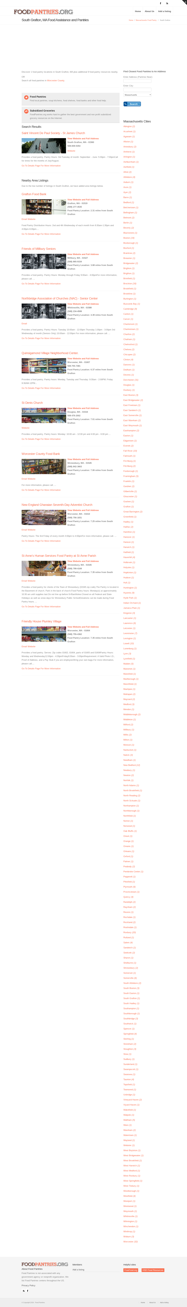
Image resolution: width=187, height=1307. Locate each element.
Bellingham (130, 212)
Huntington (130, 588)
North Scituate (131, 800)
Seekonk (129, 953)
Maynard (129, 699)
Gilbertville (130, 491)
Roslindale (130, 927)
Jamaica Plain (131, 608)
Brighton (129, 268)
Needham (129, 760)
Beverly (128, 228)
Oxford (128, 856)
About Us (149, 11)
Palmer (128, 861)
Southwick (129, 1023)
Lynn (127, 653)
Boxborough (130, 243)
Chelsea (128, 349)
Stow (127, 1054)
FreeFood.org (130, 1270)
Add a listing (164, 11)
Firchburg (129, 461)
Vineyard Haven (132, 1100)
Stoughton (129, 1049)
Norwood (129, 826)
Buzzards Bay (131, 304)
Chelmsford (130, 344)
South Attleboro (132, 983)
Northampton (131, 806)
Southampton (131, 1008)
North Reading (131, 795)
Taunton (128, 1079)
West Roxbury (131, 1176)
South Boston (131, 988)
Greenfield (129, 517)
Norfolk (128, 780)
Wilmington (130, 1221)
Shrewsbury (130, 968)
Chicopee (129, 354)
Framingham (131, 476)
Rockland (129, 922)
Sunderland (130, 1064)
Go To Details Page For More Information (41, 165)
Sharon (128, 958)
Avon (127, 187)
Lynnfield (129, 658)
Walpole (128, 1115)
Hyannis (128, 593)
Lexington (129, 638)
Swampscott (130, 1069)
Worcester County (55, 80)
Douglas (128, 385)
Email (24, 219)
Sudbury (129, 1059)
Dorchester (130, 380)
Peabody (129, 866)
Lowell (128, 643)
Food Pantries (44, 13)
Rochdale (129, 917)
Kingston (129, 613)
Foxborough (130, 471)
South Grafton (131, 998)
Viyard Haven (131, 1105)
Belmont (128, 217)
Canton (128, 314)
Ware (127, 1125)
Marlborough (131, 679)
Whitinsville (130, 1216)
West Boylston (132, 1150)
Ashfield (128, 167)
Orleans (128, 851)
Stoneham (129, 1044)
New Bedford (131, 765)
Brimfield (129, 278)
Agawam (129, 136)
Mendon (128, 709)
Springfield (130, 1034)
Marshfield (130, 684)
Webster (129, 1145)
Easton (128, 435)
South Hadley (131, 1003)
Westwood (130, 1206)
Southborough (131, 1013)
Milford (128, 724)
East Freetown (131, 405)
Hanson (128, 542)
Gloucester (130, 496)
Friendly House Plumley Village (41, 621)
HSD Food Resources (153, 1270)
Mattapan (129, 694)
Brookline (129, 294)
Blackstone (130, 233)
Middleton (129, 719)
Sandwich (129, 947)
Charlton (129, 334)
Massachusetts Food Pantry (146, 20)
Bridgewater (130, 263)
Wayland (129, 1140)
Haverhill (129, 557)
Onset (127, 836)
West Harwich (131, 1165)
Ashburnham (131, 162)
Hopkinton (129, 572)
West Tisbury (131, 1186)
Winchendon (130, 1226)
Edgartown (130, 441)
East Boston (130, 395)
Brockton (129, 283)
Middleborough (132, 714)
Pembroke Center (133, 871)
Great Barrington (132, 511)
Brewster (129, 258)
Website (71, 151)
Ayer (127, 192)
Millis (127, 735)
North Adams (131, 785)
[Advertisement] (93, 43)
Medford (128, 704)
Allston (128, 141)
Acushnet (129, 131)
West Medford (131, 1170)
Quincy (128, 897)
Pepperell (129, 876)
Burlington (129, 299)
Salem (128, 942)
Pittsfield (129, 882)
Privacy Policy (28, 1285)
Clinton (128, 359)
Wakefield (129, 1110)
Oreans (128, 846)
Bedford (128, 202)
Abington (129, 126)
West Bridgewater (133, 1155)
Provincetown (131, 892)
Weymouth (130, 1211)
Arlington (129, 157)
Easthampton (131, 430)
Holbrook (129, 562)
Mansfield (129, 674)
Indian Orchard (132, 603)
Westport (129, 1201)
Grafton (128, 506)
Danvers (129, 364)
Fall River (130, 451)
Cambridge (130, 309)
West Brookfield (132, 1160)
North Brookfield (132, 790)
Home (138, 11)
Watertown (130, 1135)
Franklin (128, 481)
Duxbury (129, 390)
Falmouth (129, 456)
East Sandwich (132, 410)
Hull (126, 582)
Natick (128, 755)
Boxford (128, 248)
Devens (128, 375)
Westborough (131, 1191)
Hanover (129, 537)
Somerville (130, 978)
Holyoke (128, 567)
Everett (128, 446)
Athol (127, 172)
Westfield (129, 1196)
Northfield (129, 816)
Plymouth (129, 887)
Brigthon (129, 273)
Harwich (128, 547)
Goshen (128, 501)
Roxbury (129, 932)
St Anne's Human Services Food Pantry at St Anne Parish (59, 555)
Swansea (129, 1074)
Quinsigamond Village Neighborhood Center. (50, 353)
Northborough (131, 811)
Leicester (129, 628)
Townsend (129, 1089)
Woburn (128, 1236)
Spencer (129, 1029)
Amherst (129, 152)
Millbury (128, 729)
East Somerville (132, 415)
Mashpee (129, 689)
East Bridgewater (133, 400)
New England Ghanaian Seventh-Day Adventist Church (57, 504)
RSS (23, 1290)
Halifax (128, 527)
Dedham (129, 370)
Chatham (129, 339)
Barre (127, 197)
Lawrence (129, 623)
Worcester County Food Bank (41, 453)
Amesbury (129, 146)
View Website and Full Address (83, 138)
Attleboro (129, 177)
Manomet (129, 669)
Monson (128, 745)
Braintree (129, 253)
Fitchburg (129, 466)
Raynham (129, 907)
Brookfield (129, 288)
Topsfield (129, 1084)
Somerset (129, 973)
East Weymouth (132, 425)
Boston (128, 238)
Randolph (129, 902)
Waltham (129, 1120)
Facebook (27, 1290)
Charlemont (130, 324)
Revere (128, 912)
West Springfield (132, 1181)
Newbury (129, 770)
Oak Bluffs (130, 831)
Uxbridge (129, 1094)
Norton (128, 821)
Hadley (128, 522)
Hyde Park (130, 598)
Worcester (130, 1241)
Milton (127, 740)
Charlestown (131, 329)
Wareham (129, 1130)
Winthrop (129, 1231)
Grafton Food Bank (34, 194)
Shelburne (129, 963)
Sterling (128, 1039)
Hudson (128, 577)
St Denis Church (32, 402)
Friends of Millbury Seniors (39, 248)
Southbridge (130, 1018)
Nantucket (129, 750)
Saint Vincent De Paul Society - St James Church (53, 133)
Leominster (130, 633)
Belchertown (130, 207)
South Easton (131, 993)
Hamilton (129, 532)
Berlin (127, 223)
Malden (128, 664)
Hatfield (128, 552)
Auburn (128, 182)
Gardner (128, 486)
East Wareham (132, 420)
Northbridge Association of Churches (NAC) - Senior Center (60, 298)
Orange (128, 841)
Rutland (128, 937)
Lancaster (129, 618)
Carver (128, 319)
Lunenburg (130, 648)
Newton (128, 775)
